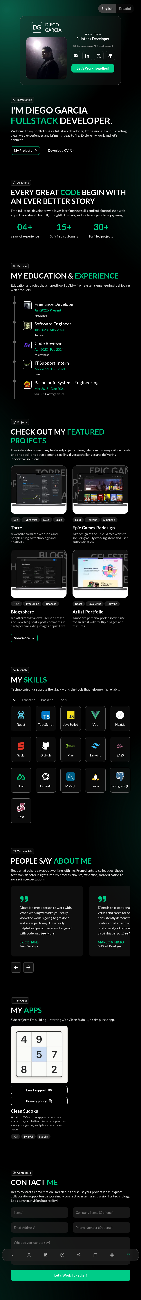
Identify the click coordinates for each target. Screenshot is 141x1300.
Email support (36, 1090)
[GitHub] (110, 55)
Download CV (58, 151)
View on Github (36, 569)
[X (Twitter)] (99, 55)
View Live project (36, 490)
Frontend (28, 700)
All (14, 700)
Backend (47, 700)
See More (48, 933)
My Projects (23, 151)
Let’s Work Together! (93, 68)
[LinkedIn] (87, 55)
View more (22, 638)
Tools (63, 700)
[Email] (75, 55)
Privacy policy (36, 1101)
